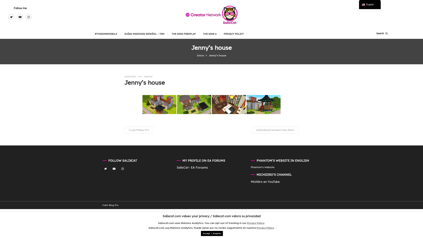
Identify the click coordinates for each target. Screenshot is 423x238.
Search (380, 33)
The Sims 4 (209, 33)
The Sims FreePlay (184, 33)
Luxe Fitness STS (139, 130)
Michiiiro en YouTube (265, 182)
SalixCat (148, 76)
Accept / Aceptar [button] (212, 233)
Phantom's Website (262, 167)
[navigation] (370, 4)
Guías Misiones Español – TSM (144, 33)
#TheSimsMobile (106, 33)
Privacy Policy (234, 33)
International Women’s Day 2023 (274, 130)
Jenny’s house (144, 82)
